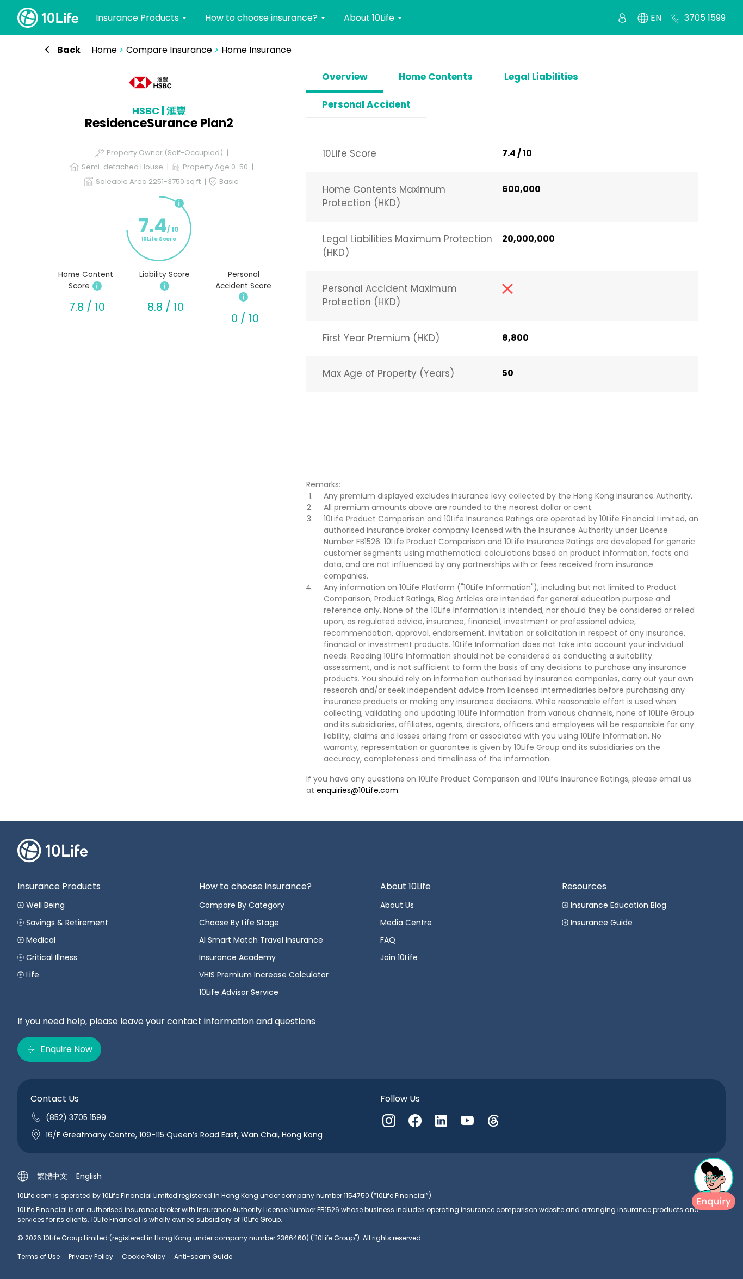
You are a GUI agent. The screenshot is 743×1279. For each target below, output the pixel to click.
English (89, 1176)
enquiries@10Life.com (357, 790)
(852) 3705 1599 (76, 1117)
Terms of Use (38, 1256)
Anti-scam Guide (203, 1256)
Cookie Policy (143, 1256)
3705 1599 (705, 17)
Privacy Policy (91, 1256)
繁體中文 (52, 1176)
